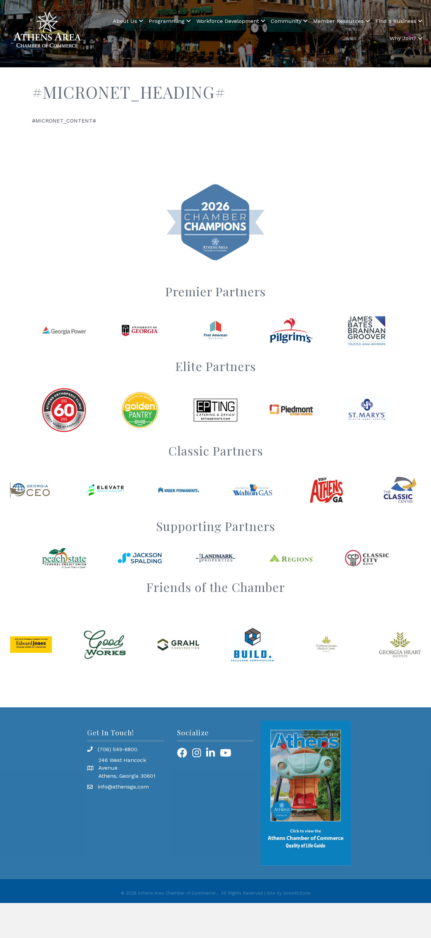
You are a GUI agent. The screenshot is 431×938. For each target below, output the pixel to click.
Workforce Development (227, 21)
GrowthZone (296, 893)
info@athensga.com (123, 786)
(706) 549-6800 (117, 749)
